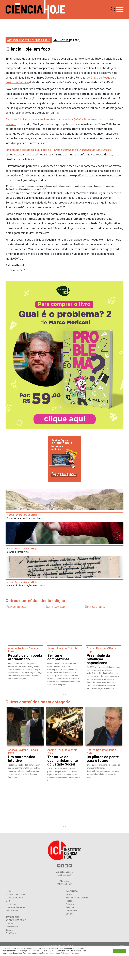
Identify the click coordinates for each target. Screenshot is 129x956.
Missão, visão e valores (77, 897)
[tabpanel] (25, 644)
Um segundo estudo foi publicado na (58, 149)
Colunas (9, 923)
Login (8, 891)
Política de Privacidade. (70, 953)
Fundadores (71, 910)
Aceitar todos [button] (119, 951)
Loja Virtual (11, 904)
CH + (8, 901)
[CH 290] (66, 40)
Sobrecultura (12, 926)
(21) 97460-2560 (64, 884)
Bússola (9, 930)
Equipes (69, 913)
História (70, 901)
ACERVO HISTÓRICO (16, 920)
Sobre (69, 894)
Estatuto (70, 904)
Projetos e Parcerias (15, 907)
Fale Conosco (12, 910)
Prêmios (70, 907)
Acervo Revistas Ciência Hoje (28, 40)
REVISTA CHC (12, 917)
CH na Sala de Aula (14, 897)
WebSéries (11, 933)
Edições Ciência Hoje (15, 894)
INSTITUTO (72, 891)
